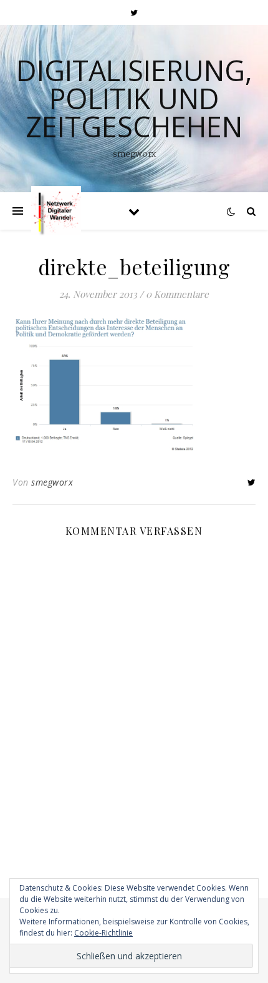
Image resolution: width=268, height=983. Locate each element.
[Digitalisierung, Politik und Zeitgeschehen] (56, 211)
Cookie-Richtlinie (103, 932)
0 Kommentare (177, 294)
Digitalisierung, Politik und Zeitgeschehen (134, 98)
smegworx (52, 482)
